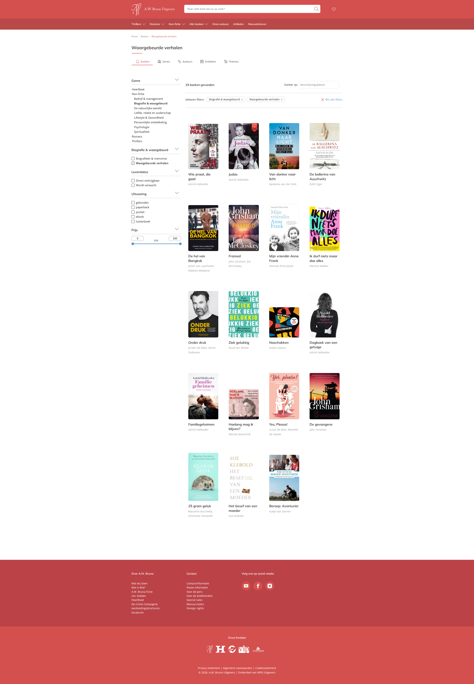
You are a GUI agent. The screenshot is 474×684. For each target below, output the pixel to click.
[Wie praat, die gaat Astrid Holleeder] (203, 156)
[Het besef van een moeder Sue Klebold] (244, 488)
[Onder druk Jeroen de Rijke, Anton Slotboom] (203, 325)
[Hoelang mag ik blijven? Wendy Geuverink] (244, 406)
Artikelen (238, 24)
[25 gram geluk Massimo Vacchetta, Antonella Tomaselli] (203, 488)
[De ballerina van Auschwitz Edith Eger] (325, 156)
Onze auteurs (220, 24)
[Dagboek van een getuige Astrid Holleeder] (325, 325)
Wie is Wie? (138, 587)
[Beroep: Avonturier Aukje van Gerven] (284, 486)
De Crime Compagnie (144, 604)
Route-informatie (197, 587)
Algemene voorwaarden (237, 668)
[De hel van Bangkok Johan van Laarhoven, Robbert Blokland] (203, 241)
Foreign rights (195, 608)
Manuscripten (195, 604)
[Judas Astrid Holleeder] (244, 154)
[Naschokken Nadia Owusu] (284, 322)
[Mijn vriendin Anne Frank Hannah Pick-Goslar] (284, 238)
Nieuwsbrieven (257, 24)
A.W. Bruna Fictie (142, 591)
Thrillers (136, 24)
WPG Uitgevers (266, 672)
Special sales (195, 600)
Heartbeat (137, 600)
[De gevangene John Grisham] (325, 404)
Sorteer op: (291, 84)
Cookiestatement (265, 668)
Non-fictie (175, 24)
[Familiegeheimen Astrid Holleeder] (203, 404)
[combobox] (319, 85)
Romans (155, 24)
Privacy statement (209, 668)
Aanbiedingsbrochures (145, 608)
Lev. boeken (138, 596)
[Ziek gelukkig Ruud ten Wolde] (244, 322)
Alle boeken (196, 24)
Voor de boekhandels (200, 596)
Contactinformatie (198, 583)
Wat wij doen (139, 583)
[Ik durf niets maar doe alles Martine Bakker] (325, 238)
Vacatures (137, 612)
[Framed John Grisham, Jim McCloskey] (244, 238)
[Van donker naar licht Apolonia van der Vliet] (284, 156)
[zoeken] (316, 9)
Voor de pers (194, 591)
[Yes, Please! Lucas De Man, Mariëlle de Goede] (284, 406)
